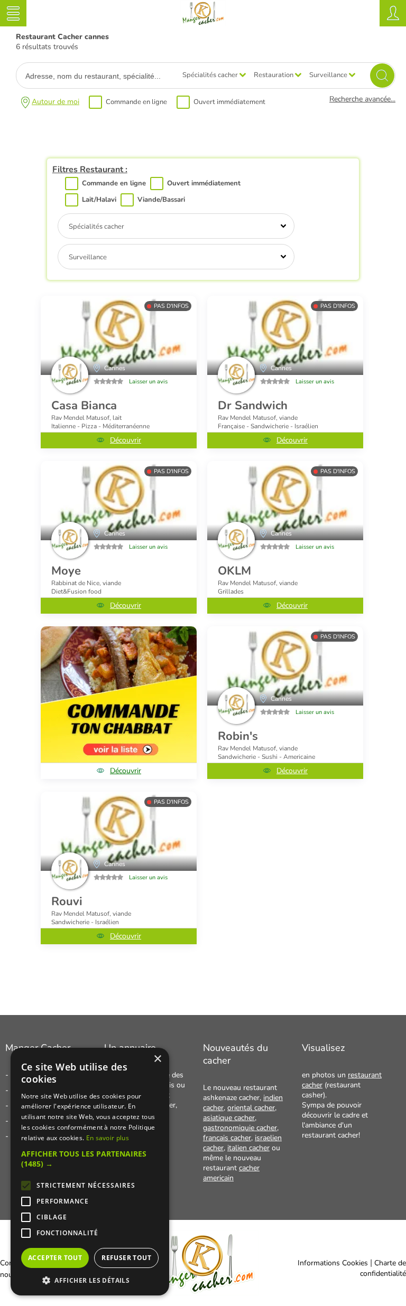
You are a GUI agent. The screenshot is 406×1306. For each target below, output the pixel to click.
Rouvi (66, 901)
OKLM (234, 571)
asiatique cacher (229, 1118)
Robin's (238, 736)
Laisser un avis (148, 382)
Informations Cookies (333, 1263)
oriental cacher (251, 1108)
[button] (90, 1159)
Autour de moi (55, 102)
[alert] (90, 1171)
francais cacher (227, 1138)
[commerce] (119, 335)
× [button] (157, 1059)
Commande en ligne (136, 102)
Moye (66, 571)
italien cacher (248, 1148)
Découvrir (125, 440)
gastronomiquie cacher (240, 1128)
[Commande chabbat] (119, 694)
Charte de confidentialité (383, 1268)
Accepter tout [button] (55, 1257)
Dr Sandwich (253, 406)
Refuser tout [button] (126, 1257)
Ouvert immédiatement (229, 102)
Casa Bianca (84, 406)
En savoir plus (107, 1137)
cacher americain (231, 1173)
